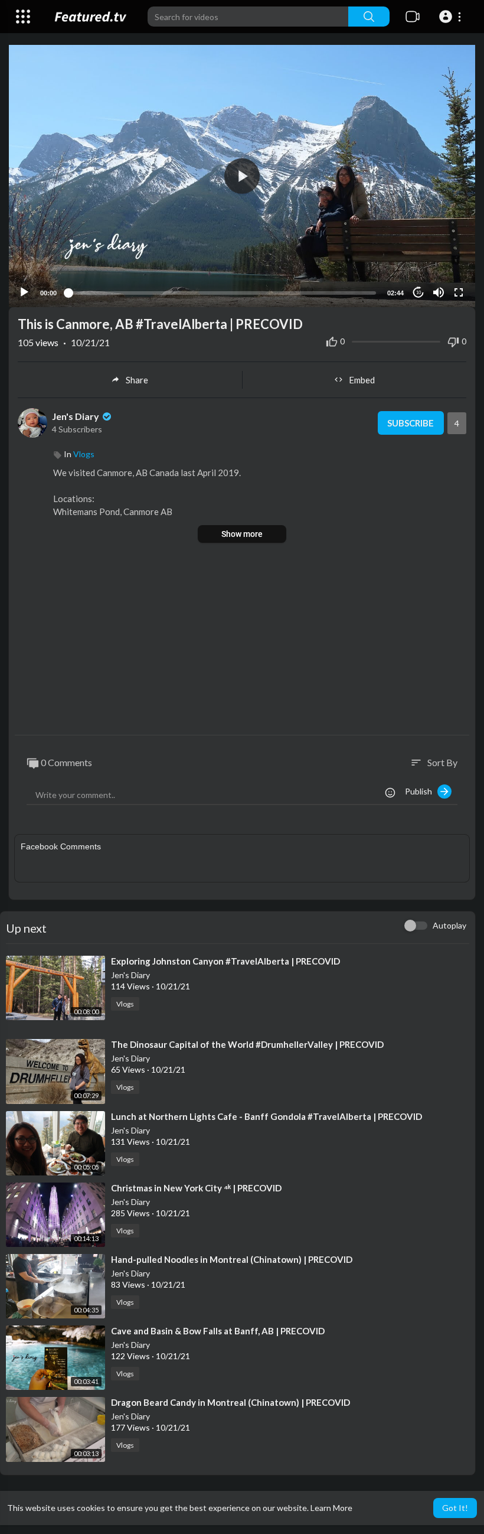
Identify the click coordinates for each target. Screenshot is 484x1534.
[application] (242, 176)
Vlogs (83, 454)
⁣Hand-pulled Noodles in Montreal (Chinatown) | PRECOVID (231, 1259)
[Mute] (438, 292)
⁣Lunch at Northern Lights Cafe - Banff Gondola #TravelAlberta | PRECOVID (266, 1116)
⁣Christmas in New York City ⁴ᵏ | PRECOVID (196, 1188)
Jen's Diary (76, 416)
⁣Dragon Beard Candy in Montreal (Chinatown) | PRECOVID (230, 1402)
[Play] (24, 292)
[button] (452, 16)
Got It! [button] (455, 1508)
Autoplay (449, 925)
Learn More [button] (331, 1508)
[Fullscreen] (459, 292)
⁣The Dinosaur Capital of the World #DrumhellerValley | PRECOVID (247, 1044)
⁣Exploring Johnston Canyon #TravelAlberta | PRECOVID (225, 961)
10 (418, 292)
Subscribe (410, 423)
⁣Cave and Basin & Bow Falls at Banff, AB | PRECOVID (218, 1330)
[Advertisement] (242, 640)
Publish (421, 791)
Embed (362, 379)
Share (137, 379)
